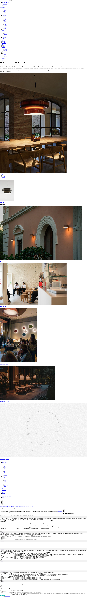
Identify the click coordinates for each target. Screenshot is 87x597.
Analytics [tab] (1, 580)
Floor (5, 11)
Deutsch (3, 46)
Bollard (5, 21)
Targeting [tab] (1, 548)
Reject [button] (2, 512)
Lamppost (5, 475)
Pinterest (3, 176)
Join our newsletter (3, 505)
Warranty (3, 497)
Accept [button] (7, 512)
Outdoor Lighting (4, 15)
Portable (5, 18)
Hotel (5, 24)
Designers (3, 29)
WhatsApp (3, 177)
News (5, 32)
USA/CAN (3, 47)
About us (3, 40)
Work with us (4, 491)
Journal (3, 30)
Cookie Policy (31, 506)
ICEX (11, 506)
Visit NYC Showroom (5, 2)
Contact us (7, 505)
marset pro (3, 41)
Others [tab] (1, 560)
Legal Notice (27, 506)
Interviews (5, 34)
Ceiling (5, 13)
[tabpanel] (43, 524)
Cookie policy (60, 511)
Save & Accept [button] (2, 595)
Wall (4, 14)
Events (5, 33)
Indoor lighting (3, 178)
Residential (5, 25)
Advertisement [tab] (2, 570)
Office (5, 480)
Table (5, 12)
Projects (3, 22)
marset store (4, 43)
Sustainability (4, 493)
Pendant (5, 10)
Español (3, 44)
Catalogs (3, 495)
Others (5, 28)
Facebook (3, 174)
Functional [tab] (1, 540)
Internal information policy (16, 506)
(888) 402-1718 (5, 4)
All (4, 9)
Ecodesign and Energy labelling (6, 496)
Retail (5, 27)
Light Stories (6, 31)
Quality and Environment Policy (5, 506)
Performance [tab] (2, 531)
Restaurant (5, 26)
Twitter (3, 175)
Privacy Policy (22, 506)
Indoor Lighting (4, 36)
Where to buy (4, 42)
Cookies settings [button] (11, 512)
